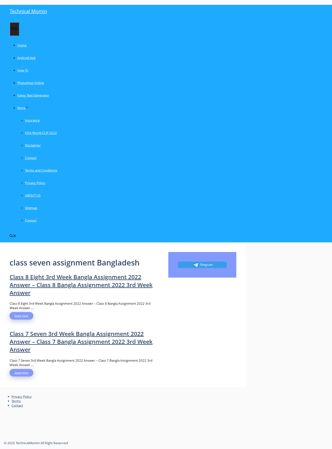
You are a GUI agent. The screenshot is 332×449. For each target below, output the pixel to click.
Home (22, 45)
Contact (31, 158)
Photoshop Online (30, 83)
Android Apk (26, 58)
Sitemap (31, 208)
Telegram (206, 265)
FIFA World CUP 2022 (41, 133)
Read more (21, 316)
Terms (16, 401)
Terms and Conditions (41, 170)
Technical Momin (28, 11)
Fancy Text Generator (33, 95)
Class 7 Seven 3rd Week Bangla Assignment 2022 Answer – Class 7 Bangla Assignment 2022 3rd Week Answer (81, 341)
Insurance (32, 120)
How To (22, 70)
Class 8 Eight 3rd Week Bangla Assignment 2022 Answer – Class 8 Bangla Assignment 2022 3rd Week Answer (81, 285)
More (21, 108)
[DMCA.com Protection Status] (32, 438)
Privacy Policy (35, 183)
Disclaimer (33, 145)
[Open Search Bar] (13, 236)
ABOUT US (33, 195)
